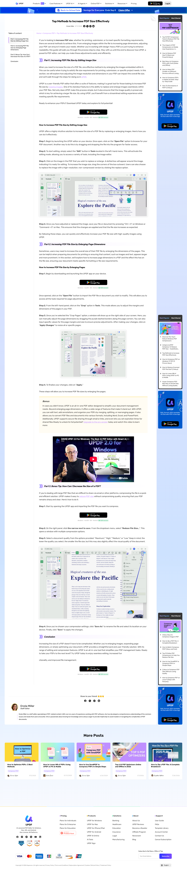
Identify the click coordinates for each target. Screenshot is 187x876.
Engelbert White (158, 775)
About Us (136, 821)
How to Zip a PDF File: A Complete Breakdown (170, 642)
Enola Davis (49, 775)
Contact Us (159, 836)
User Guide (159, 821)
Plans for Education (68, 828)
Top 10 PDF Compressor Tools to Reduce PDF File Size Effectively (170, 39)
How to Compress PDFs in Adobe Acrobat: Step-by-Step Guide (170, 79)
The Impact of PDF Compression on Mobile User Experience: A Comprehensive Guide (170, 47)
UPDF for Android (94, 832)
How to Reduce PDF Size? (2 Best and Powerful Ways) (169, 55)
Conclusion (14, 61)
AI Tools (90, 840)
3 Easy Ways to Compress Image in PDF (170, 636)
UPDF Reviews (138, 824)
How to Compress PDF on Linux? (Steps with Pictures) (171, 679)
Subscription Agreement (76, 865)
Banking (115, 821)
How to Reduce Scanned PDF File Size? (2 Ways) (170, 368)
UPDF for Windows (94, 821)
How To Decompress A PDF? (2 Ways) (170, 87)
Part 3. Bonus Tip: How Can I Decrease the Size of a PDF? (20, 55)
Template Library (161, 828)
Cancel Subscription (163, 840)
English (166, 865)
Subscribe (165, 856)
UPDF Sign (91, 843)
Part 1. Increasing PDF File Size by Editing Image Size (19, 40)
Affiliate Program (139, 832)
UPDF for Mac (92, 824)
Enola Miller (70, 26)
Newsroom (136, 836)
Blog (134, 840)
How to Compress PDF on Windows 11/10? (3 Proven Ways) (171, 361)
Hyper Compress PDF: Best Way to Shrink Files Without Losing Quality (170, 383)
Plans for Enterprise (68, 824)
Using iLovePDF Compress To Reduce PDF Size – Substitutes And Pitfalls (170, 347)
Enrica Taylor (14, 775)
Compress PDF (49, 33)
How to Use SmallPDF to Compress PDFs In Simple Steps (170, 663)
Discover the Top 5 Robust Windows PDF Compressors (169, 339)
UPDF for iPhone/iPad (96, 828)
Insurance (116, 832)
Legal (114, 836)
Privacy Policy (49, 865)
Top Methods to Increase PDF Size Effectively (170, 354)
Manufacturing (118, 840)
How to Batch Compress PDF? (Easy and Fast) (170, 648)
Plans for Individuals (68, 821)
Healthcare (116, 824)
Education (116, 828)
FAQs (157, 824)
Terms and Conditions (61, 865)
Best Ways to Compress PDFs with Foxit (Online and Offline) (170, 63)
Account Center (161, 832)
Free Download (155, 3)
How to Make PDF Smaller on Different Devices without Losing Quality (170, 71)
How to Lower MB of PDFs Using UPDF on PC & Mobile (170, 375)
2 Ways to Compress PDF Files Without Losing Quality (170, 671)
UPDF (21, 3)
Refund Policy (95, 865)
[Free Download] (155, 3)
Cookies (87, 865)
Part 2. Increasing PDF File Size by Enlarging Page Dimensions (20, 48)
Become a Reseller (139, 828)
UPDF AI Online (93, 836)
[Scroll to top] (182, 871)
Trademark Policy (105, 865)
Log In (167, 3)
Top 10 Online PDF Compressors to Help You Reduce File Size (171, 655)
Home (38, 33)
